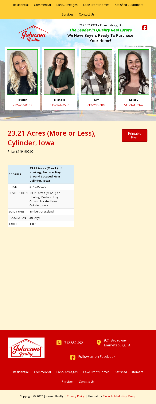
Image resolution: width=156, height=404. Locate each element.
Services (67, 14)
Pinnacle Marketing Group (119, 396)
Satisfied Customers (129, 5)
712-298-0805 (96, 105)
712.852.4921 (88, 25)
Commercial (42, 5)
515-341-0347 (133, 105)
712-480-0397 (22, 105)
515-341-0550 (59, 105)
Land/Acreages (67, 5)
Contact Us (87, 14)
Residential (21, 5)
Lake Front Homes (96, 5)
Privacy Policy (76, 396)
